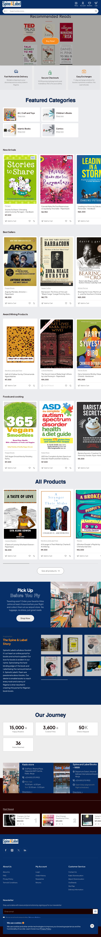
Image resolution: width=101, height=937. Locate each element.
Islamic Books (24, 128)
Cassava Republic (47, 370)
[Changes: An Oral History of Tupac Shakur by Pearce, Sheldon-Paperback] (9, 820)
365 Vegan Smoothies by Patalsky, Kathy (19, 457)
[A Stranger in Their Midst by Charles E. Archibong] (56, 514)
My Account (41, 866)
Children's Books (64, 113)
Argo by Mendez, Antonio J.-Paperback (16, 293)
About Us (7, 866)
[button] (11, 221)
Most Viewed (8, 809)
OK (92, 926)
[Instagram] (12, 850)
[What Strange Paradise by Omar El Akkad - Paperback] (48, 820)
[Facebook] (5, 850)
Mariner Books (82, 370)
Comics (59, 128)
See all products (49, 571)
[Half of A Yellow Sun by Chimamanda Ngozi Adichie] (20, 344)
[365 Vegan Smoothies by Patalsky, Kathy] (20, 426)
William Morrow (83, 288)
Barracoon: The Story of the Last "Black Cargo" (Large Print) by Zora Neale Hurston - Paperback (55, 293)
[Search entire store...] (95, 11)
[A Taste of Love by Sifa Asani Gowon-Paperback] (20, 514)
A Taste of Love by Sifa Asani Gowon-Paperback (19, 545)
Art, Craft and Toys (26, 113)
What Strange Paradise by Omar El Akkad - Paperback (62, 817)
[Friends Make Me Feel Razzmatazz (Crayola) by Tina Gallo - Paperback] (56, 179)
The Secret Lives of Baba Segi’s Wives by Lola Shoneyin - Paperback (56, 375)
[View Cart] (96, 4)
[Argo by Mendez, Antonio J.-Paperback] (20, 261)
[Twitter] (18, 850)
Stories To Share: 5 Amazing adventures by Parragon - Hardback (19, 210)
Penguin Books (10, 288)
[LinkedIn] (25, 850)
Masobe (79, 541)
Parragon (8, 206)
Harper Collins (46, 288)
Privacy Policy (45, 929)
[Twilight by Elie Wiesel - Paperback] (87, 820)
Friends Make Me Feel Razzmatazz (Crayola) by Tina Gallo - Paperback (55, 207)
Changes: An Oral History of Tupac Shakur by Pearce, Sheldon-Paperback (23, 817)
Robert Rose (45, 453)
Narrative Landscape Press (13, 370)
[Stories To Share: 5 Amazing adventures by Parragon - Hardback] (20, 179)
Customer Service (76, 866)
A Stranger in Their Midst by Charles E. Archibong (56, 545)
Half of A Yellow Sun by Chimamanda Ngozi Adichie (19, 375)
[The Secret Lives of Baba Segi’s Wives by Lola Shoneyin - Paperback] (56, 344)
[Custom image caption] (51, 644)
